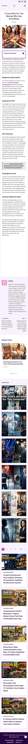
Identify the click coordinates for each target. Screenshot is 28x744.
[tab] (11, 373)
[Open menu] (24, 5)
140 (21, 549)
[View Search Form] (14, 6)
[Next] (24, 357)
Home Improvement (8, 572)
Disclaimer (10, 742)
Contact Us (19, 740)
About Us (18, 742)
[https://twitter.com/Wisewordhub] (22, 1)
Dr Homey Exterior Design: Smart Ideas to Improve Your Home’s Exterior (13, 721)
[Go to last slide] (4, 357)
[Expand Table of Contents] (23, 53)
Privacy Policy (9, 740)
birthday (5, 215)
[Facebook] (19, 1)
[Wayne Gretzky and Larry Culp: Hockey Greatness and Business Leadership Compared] (14, 477)
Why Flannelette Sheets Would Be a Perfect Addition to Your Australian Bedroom (7, 324)
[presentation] (14, 351)
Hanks (10, 281)
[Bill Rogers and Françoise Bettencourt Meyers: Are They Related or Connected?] (14, 530)
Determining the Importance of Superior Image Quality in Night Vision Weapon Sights (21, 324)
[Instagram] (25, 1)
